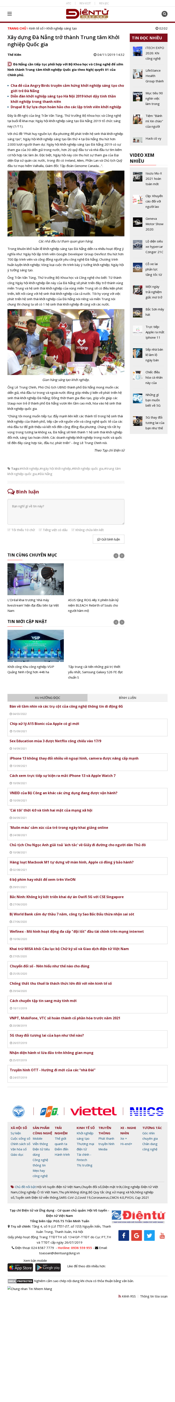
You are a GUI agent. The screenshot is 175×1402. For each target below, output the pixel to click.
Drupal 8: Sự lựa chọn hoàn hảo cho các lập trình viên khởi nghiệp (66, 107)
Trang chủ (16, 28)
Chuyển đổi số (91, 1187)
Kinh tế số (36, 28)
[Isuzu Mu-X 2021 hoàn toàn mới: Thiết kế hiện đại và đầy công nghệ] (149, 180)
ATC (68, 3)
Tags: (15, 468)
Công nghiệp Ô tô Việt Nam (38, 1192)
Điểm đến (61, 1149)
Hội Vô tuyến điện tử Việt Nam (58, 1187)
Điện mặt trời (111, 1187)
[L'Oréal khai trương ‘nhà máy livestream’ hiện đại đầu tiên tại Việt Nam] (35, 588)
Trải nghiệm (61, 1130)
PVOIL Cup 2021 (137, 1197)
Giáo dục (17, 1154)
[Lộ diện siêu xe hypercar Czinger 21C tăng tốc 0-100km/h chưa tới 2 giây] (149, 248)
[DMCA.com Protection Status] (20, 1281)
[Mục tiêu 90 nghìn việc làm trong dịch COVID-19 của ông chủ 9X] (149, 100)
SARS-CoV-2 (68, 1197)
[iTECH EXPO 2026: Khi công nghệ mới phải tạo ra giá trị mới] (149, 54)
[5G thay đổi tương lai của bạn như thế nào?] (149, 423)
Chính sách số (20, 1144)
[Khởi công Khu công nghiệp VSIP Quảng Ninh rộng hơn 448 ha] (35, 652)
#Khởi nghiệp (29, 468)
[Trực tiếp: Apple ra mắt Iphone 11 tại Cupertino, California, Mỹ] (149, 333)
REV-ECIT (85, 3)
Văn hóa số (19, 1149)
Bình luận (127, 697)
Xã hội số (19, 1128)
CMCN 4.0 (117, 1197)
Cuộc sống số (20, 1138)
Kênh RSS (128, 1296)
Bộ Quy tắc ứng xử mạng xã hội (111, 1192)
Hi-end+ (126, 1144)
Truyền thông (104, 1130)
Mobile (37, 1138)
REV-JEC (104, 3)
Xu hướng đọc (47, 697)
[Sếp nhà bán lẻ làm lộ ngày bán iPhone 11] (149, 356)
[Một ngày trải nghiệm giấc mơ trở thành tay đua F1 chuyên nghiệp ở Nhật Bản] (149, 293)
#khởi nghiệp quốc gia (87, 468)
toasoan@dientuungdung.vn (59, 1253)
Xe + (123, 1138)
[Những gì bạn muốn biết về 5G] (149, 401)
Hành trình (62, 1154)
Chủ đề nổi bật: (25, 1187)
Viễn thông (40, 1144)
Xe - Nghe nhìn (128, 1130)
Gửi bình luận (110, 539)
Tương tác (152, 1128)
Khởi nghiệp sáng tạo (61, 28)
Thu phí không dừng (73, 1192)
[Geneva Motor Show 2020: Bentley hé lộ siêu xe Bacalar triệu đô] (149, 225)
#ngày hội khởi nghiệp (55, 468)
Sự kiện (16, 1133)
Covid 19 (84, 1197)
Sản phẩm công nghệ (42, 1130)
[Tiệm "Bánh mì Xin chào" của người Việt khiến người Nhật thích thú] (149, 122)
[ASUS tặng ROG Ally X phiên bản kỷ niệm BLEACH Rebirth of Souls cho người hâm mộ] (96, 588)
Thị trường (84, 1165)
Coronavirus (100, 1197)
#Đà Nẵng (45, 474)
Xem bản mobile (35, 1260)
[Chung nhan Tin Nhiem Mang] (29, 1288)
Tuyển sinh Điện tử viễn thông (36, 1197)
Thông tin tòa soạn (154, 1296)
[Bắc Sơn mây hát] (149, 314)
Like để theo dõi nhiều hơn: (86, 1266)
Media (102, 1149)
